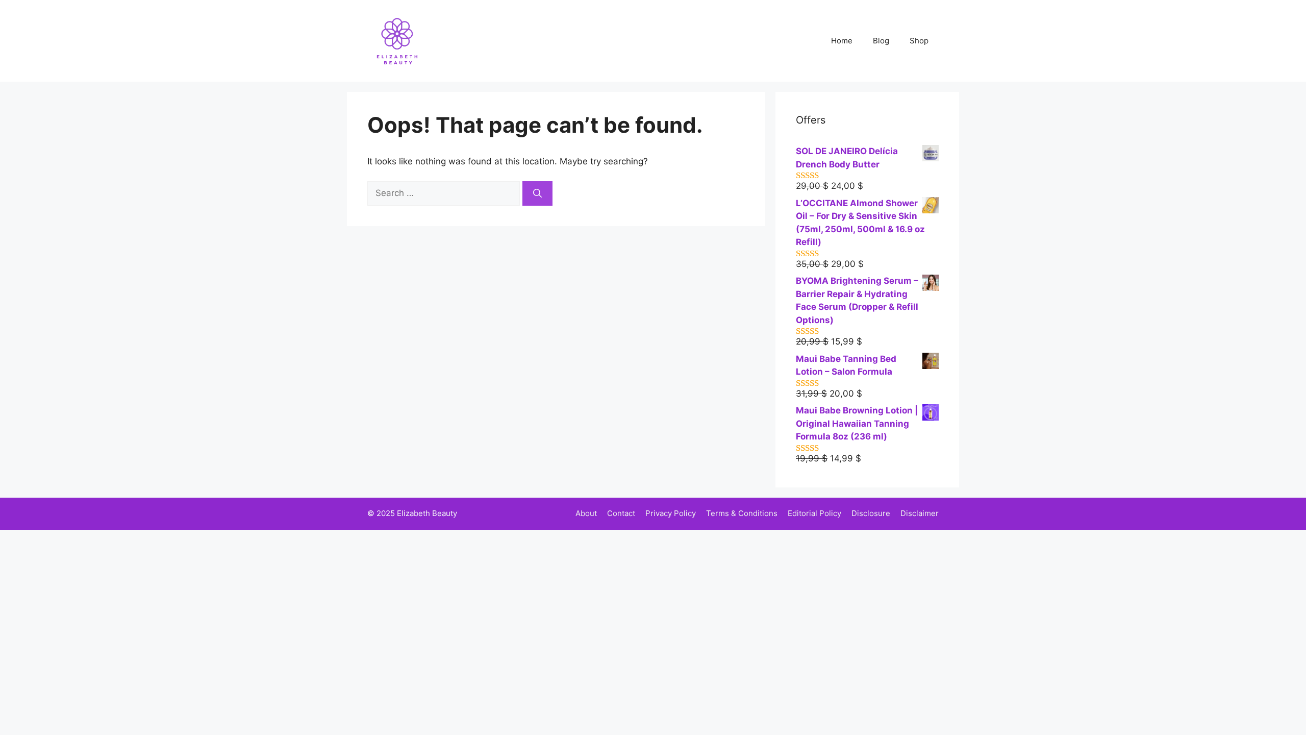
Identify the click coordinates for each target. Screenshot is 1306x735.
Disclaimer (919, 513)
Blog (881, 40)
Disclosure (870, 513)
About (586, 513)
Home (841, 40)
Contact (621, 513)
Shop (919, 40)
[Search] (537, 193)
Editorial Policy (814, 513)
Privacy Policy (670, 513)
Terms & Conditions (741, 513)
